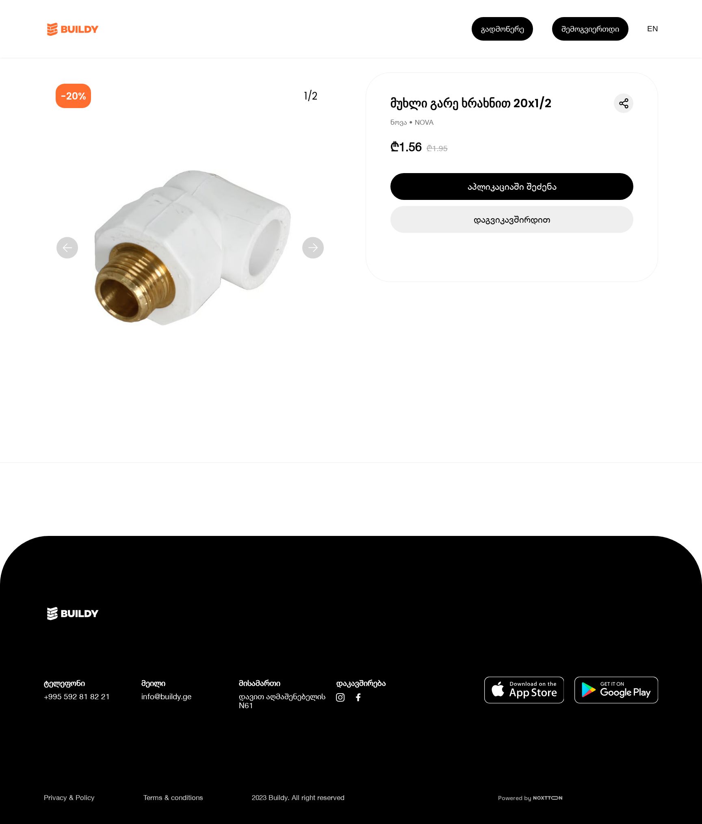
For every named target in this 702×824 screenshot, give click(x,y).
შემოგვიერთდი (590, 28)
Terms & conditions (173, 798)
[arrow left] (67, 248)
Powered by (515, 798)
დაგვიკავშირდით (512, 219)
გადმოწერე (502, 28)
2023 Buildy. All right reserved (298, 798)
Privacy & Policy (69, 798)
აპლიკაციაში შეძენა (512, 186)
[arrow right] (313, 248)
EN (653, 28)
